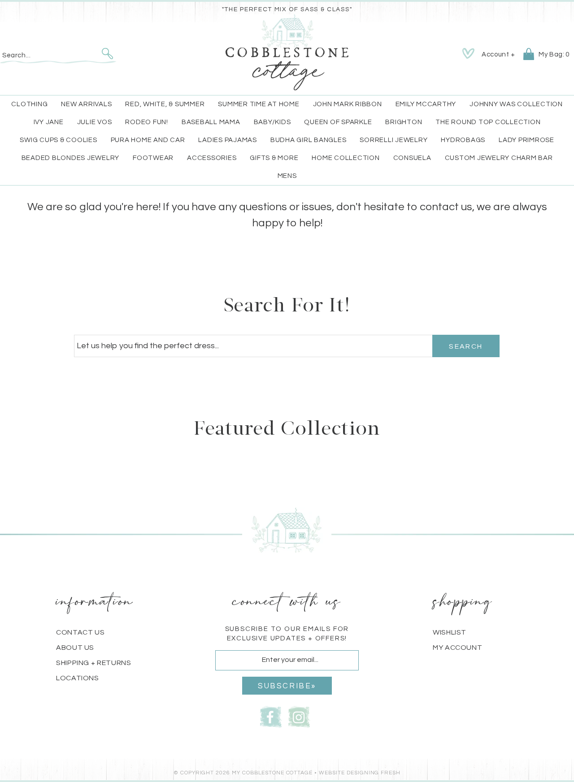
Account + (498, 54)
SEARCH (466, 346)
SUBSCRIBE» (287, 686)
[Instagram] (299, 716)
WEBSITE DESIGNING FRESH (359, 773)
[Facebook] (271, 716)
